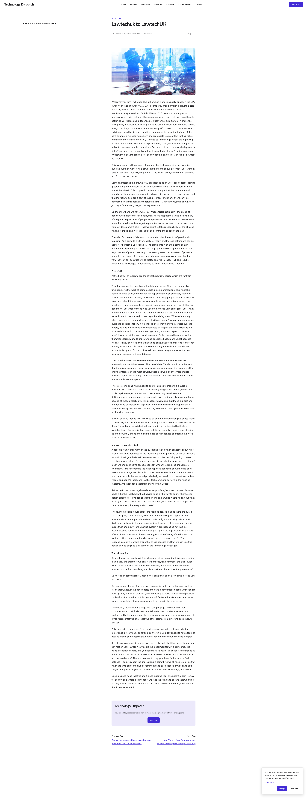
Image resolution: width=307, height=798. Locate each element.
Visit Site (153, 720)
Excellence (170, 4)
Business (133, 4)
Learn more (269, 782)
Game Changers (184, 4)
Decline (294, 788)
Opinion (198, 4)
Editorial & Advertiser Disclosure (40, 23)
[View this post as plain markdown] (189, 33)
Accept (282, 788)
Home (123, 4)
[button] (193, 33)
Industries (158, 4)
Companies (295, 4)
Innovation (145, 4)
